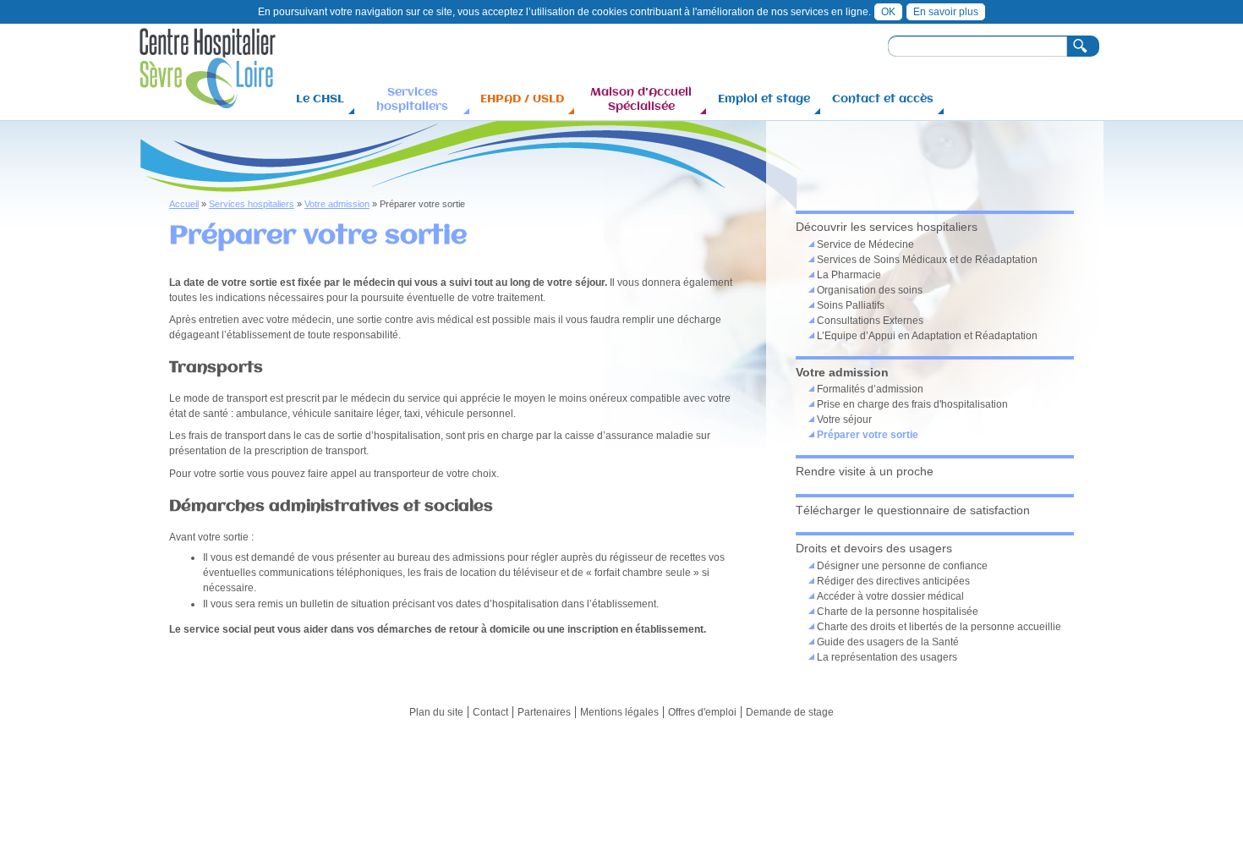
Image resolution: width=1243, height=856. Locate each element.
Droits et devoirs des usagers (874, 548)
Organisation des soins (870, 290)
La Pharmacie (849, 275)
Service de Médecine (865, 244)
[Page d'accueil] (208, 101)
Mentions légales (619, 712)
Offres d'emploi (702, 712)
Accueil (184, 204)
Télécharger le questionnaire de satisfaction (913, 510)
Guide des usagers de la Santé (888, 642)
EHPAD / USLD (522, 98)
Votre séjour (844, 419)
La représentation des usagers (887, 657)
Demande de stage (790, 712)
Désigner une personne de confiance (902, 566)
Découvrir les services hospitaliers (886, 226)
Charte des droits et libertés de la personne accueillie (939, 627)
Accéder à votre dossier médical (890, 596)
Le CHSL (320, 98)
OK (888, 12)
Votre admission (337, 204)
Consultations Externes (870, 320)
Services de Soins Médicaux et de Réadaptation (927, 260)
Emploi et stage (764, 98)
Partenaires (544, 712)
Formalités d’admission (870, 389)
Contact (490, 712)
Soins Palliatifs (850, 305)
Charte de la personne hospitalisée (897, 611)
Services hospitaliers (412, 98)
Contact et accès (883, 98)
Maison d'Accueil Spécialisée (641, 98)
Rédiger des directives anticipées (893, 581)
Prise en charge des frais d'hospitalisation (912, 404)
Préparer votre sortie (867, 435)
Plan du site (436, 712)
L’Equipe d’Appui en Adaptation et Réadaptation (927, 336)
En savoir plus (945, 12)
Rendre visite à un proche (865, 471)
